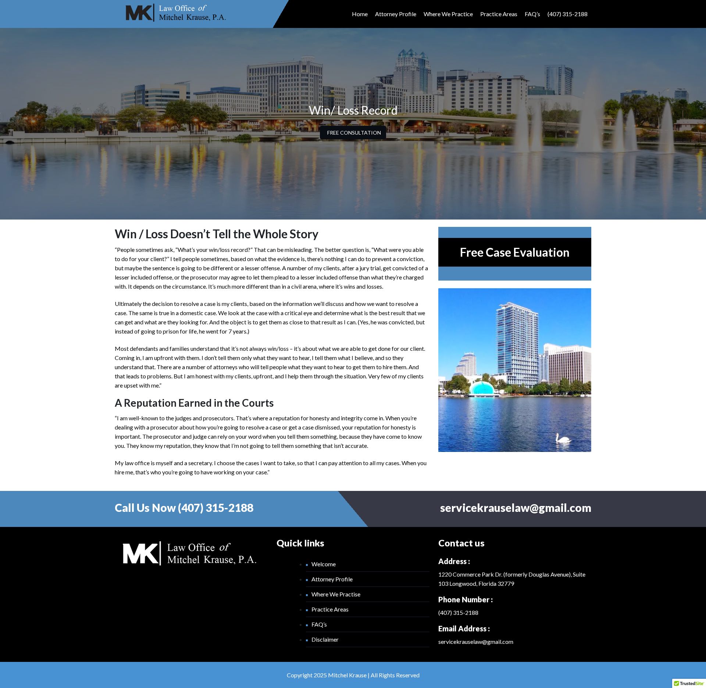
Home (360, 13)
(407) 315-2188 (568, 13)
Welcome (323, 563)
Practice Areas (498, 13)
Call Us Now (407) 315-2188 (184, 507)
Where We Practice (448, 13)
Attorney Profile (395, 13)
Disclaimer (325, 639)
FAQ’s (532, 13)
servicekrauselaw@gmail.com (515, 507)
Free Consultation (354, 132)
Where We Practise (335, 594)
